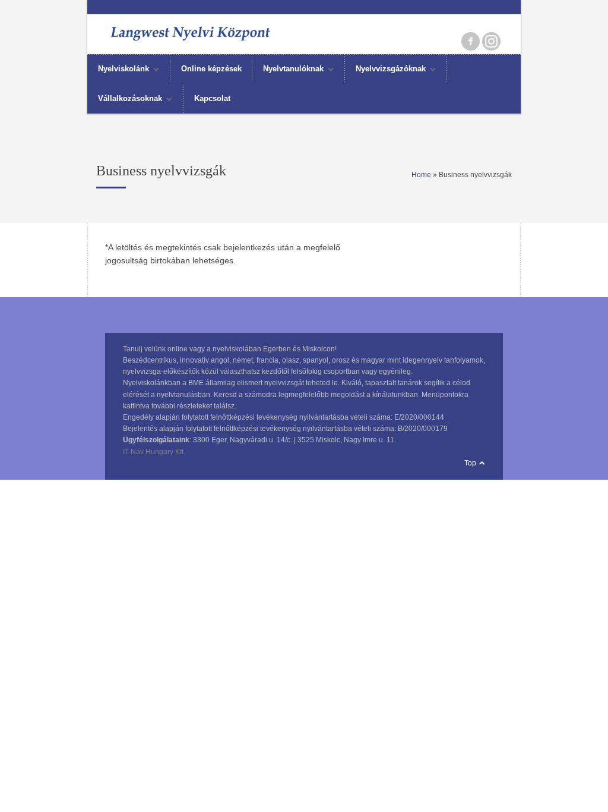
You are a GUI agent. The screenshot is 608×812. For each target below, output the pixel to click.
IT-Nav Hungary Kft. (154, 452)
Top (470, 463)
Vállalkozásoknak (124, 100)
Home (421, 175)
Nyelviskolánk (118, 70)
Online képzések (211, 68)
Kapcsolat (212, 98)
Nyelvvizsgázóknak (385, 70)
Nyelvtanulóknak (288, 70)
